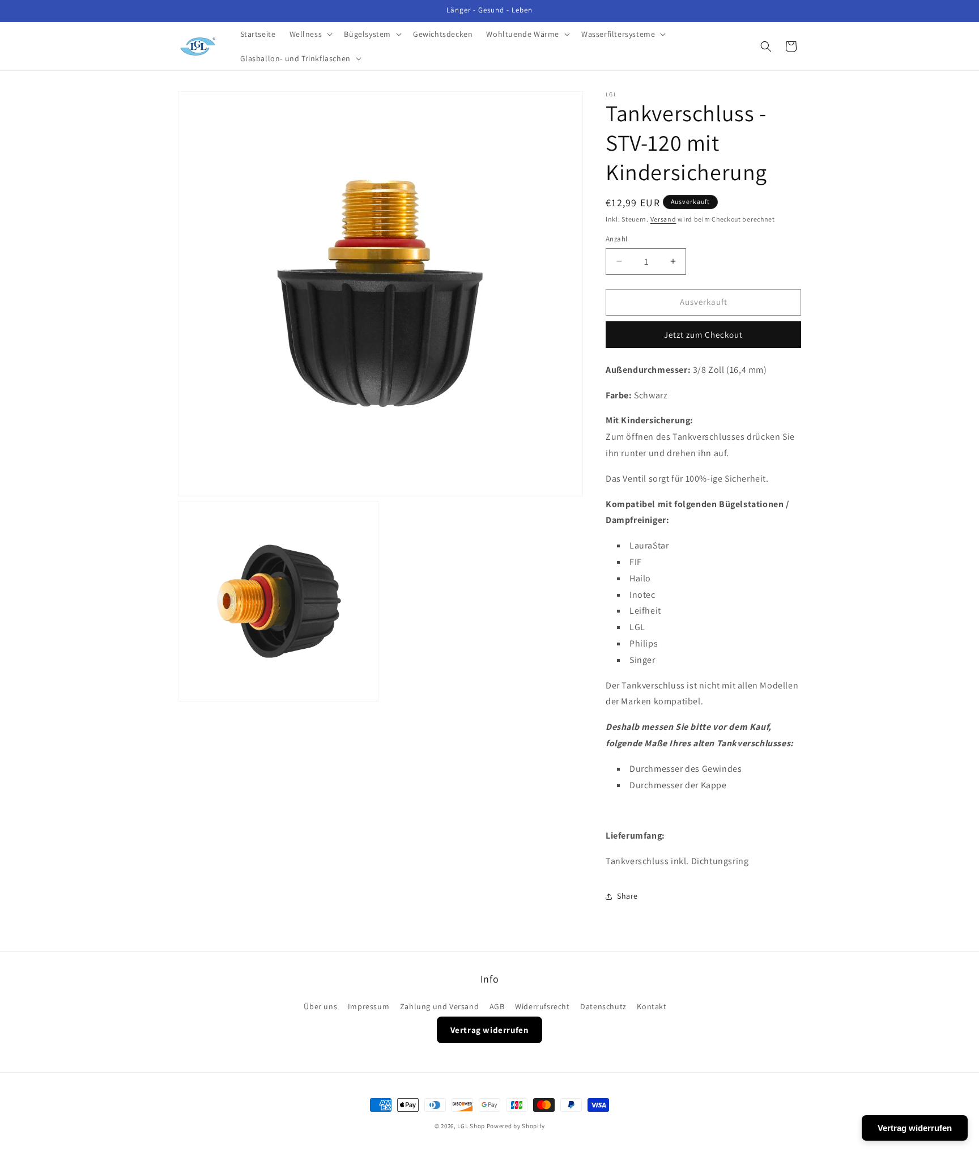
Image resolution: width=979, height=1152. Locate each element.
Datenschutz (603, 1006)
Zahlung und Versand (439, 1006)
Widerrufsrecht (542, 1006)
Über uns (320, 1006)
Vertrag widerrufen (489, 1030)
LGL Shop (471, 1126)
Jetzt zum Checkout (703, 334)
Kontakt (651, 1006)
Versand (663, 219)
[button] (310, 34)
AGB (497, 1006)
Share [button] (627, 896)
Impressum (368, 1006)
